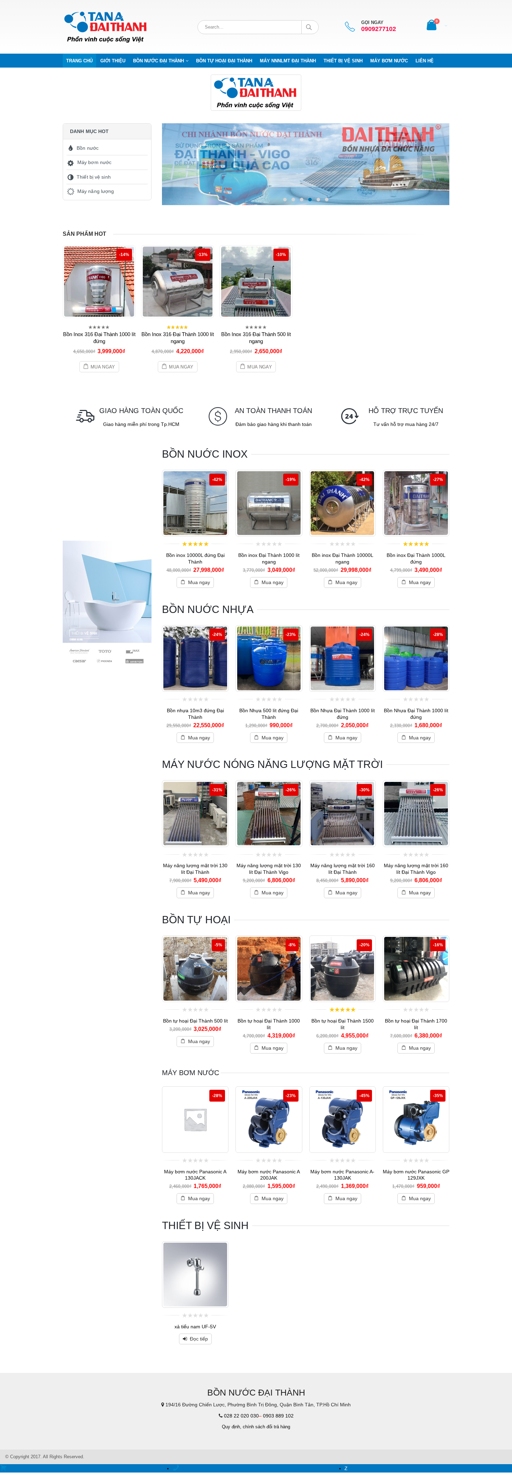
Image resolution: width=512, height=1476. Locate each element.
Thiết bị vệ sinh (343, 60)
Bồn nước (88, 148)
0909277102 (378, 29)
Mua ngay (103, 367)
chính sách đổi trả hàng (266, 1426)
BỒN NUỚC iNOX (205, 454)
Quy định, (231, 1426)
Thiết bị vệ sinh (94, 177)
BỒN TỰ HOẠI (196, 919)
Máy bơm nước (94, 162)
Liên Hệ (425, 60)
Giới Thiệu (112, 60)
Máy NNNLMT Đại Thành (288, 60)
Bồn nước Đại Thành (158, 60)
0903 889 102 (278, 1416)
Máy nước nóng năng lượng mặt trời (272, 764)
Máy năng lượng (95, 191)
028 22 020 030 (241, 1416)
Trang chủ (79, 60)
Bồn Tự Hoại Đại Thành (224, 60)
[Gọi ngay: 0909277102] (175, 1468)
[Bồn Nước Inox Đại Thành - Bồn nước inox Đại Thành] (106, 26)
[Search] (310, 27)
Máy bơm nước (389, 60)
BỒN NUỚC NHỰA (208, 609)
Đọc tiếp (199, 1339)
